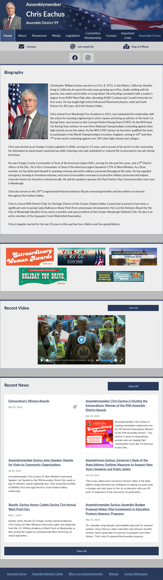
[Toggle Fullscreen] (121, 360)
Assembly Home (150, 35)
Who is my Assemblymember (86, 574)
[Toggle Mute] (97, 360)
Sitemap (113, 574)
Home (8, 35)
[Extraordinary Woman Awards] (30, 257)
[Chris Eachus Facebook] (75, 57)
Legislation (73, 35)
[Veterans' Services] (81, 257)
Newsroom (39, 35)
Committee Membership (92, 35)
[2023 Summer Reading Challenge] (120, 276)
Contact (111, 35)
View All (123, 308)
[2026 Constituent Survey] (133, 257)
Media (56, 35)
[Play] (41, 360)
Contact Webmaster (136, 574)
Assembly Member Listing (47, 574)
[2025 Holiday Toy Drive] (43, 276)
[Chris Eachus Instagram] (88, 57)
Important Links (128, 35)
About (22, 35)
